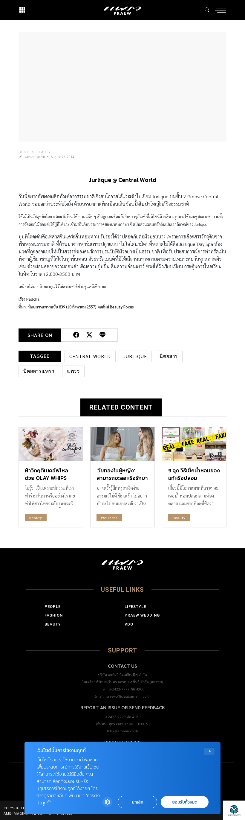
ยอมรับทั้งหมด (184, 802)
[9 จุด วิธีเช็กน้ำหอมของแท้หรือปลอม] (194, 444)
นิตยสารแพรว (38, 371)
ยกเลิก (137, 802)
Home (24, 151)
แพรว (73, 371)
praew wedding (142, 615)
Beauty (43, 151)
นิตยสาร (169, 356)
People (53, 606)
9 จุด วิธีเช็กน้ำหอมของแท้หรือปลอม (194, 474)
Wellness (109, 517)
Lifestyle (135, 606)
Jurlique (135, 356)
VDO (129, 624)
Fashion (54, 615)
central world (90, 356)
